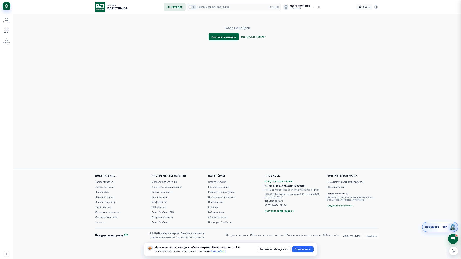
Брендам (213, 207)
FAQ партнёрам (216, 212)
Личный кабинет (160, 222)
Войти (366, 7)
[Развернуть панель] (6, 254)
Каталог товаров (104, 182)
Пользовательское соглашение (267, 235)
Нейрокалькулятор (105, 202)
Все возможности (104, 187)
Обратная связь (335, 187)
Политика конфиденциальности (304, 235)
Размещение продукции (221, 192)
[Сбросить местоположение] (319, 7)
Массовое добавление (164, 182)
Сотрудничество (217, 182)
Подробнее (218, 251)
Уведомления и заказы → (340, 206)
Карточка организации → (279, 211)
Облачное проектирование (167, 187)
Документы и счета (162, 217)
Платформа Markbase (220, 222)
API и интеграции (217, 217)
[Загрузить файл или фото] (277, 7)
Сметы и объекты (161, 192)
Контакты (100, 222)
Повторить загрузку (223, 36)
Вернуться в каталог (253, 36)
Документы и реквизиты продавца (346, 182)
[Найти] (271, 7)
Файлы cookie (330, 235)
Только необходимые (273, 249)
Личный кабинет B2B (163, 212)
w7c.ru (201, 237)
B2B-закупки (158, 207)
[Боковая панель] (376, 7)
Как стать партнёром (219, 187)
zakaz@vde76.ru (274, 200)
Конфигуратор (159, 202)
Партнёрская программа (221, 197)
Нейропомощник (104, 197)
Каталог (177, 7)
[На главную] (6, 6)
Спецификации (159, 197)
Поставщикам (215, 202)
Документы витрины (106, 217)
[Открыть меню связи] (453, 239)
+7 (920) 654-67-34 (275, 205)
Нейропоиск (102, 192)
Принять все (303, 249)
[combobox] (232, 7)
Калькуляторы (102, 207)
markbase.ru (178, 237)
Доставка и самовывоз (107, 212)
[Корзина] (453, 251)
